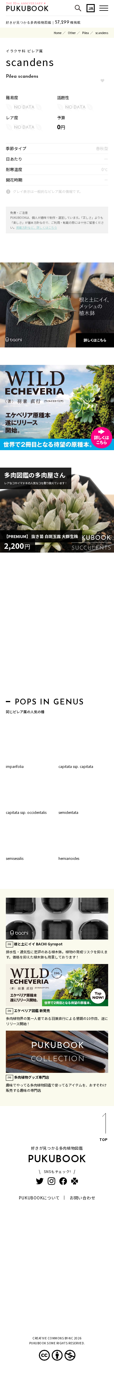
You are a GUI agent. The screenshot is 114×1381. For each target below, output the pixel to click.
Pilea (85, 33)
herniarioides (68, 858)
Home (57, 33)
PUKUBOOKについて (39, 1198)
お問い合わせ (82, 1198)
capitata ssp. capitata (75, 766)
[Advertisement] (57, 627)
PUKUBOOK (27, 9)
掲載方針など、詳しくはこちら (36, 227)
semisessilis (14, 858)
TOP (103, 1139)
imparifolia (15, 766)
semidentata (68, 812)
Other (72, 33)
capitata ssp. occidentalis (26, 812)
